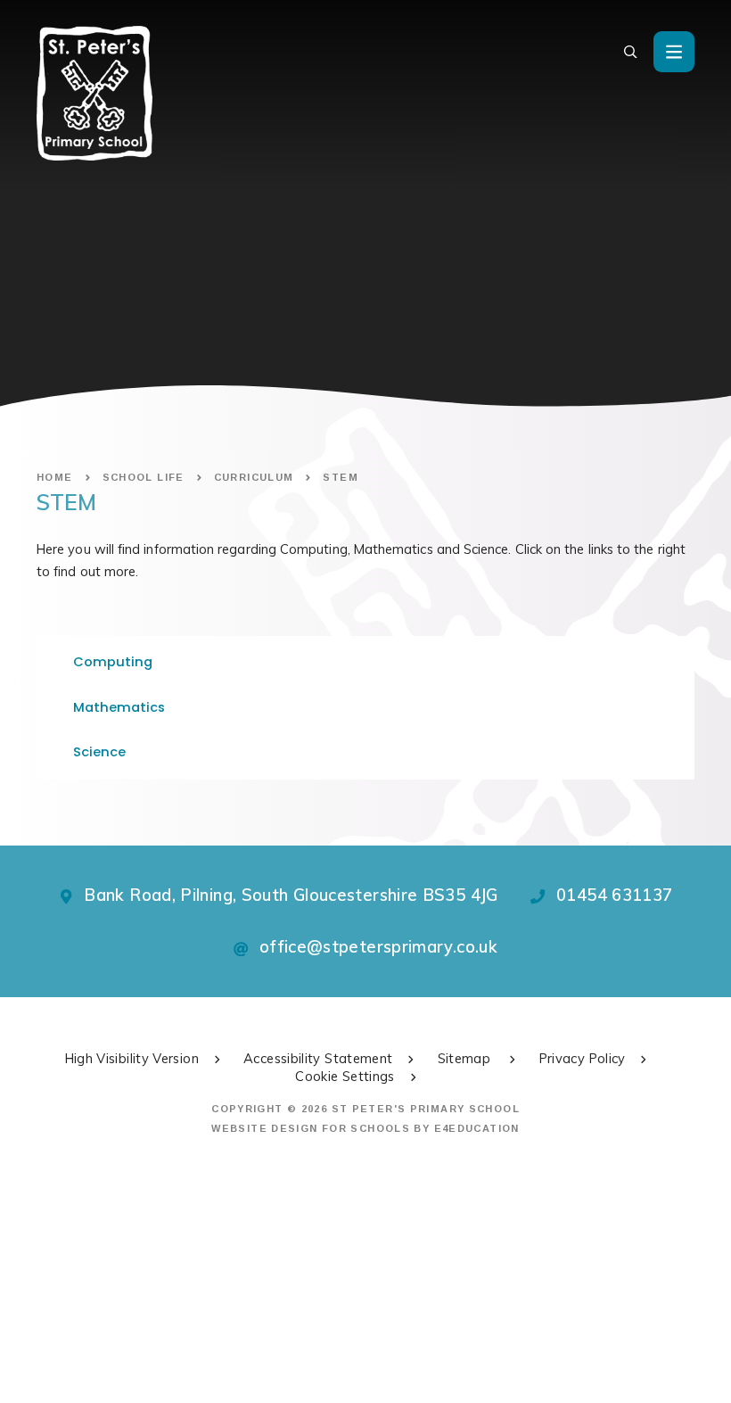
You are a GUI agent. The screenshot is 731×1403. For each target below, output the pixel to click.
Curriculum (254, 477)
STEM (340, 477)
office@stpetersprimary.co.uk (378, 947)
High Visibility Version (132, 1058)
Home (55, 477)
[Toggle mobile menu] (673, 51)
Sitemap (466, 1058)
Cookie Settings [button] (345, 1076)
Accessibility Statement (317, 1058)
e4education (477, 1128)
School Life (144, 477)
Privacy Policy (582, 1058)
